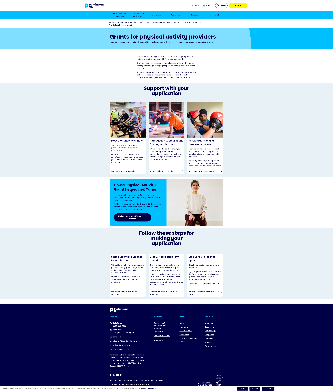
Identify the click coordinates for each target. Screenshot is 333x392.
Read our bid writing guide (167, 138)
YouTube (117, 375)
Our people (209, 334)
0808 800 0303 (119, 326)
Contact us (159, 340)
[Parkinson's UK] (94, 5)
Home (111, 22)
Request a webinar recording (128, 138)
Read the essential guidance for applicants (128, 275)
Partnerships (210, 346)
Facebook (110, 375)
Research (195, 15)
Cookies (113, 384)
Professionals (214, 15)
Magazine (184, 327)
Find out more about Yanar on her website (132, 217)
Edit (242, 389)
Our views (209, 338)
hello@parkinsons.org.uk (123, 332)
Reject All (255, 389)
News (182, 323)
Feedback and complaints (152, 380)
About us (209, 323)
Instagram (121, 375)
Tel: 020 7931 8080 (162, 335)
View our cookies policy (148, 388)
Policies (121, 384)
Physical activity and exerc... (186, 22)
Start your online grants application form (205, 275)
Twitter (114, 375)
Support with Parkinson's (138, 14)
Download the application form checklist (167, 275)
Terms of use (143, 384)
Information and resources (119, 14)
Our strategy (210, 331)
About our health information (127, 380)
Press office (184, 334)
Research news (186, 331)
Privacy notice (131, 384)
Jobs (112, 380)
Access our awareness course (205, 138)
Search (222, 5)
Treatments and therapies (158, 22)
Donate (238, 5)
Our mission (210, 327)
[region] (166, 389)
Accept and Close (268, 389)
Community (157, 15)
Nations (208, 342)
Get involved (175, 15)
